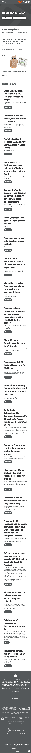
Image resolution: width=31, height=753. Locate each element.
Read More (8, 512)
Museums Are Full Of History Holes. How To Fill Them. (14, 365)
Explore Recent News (20, 18)
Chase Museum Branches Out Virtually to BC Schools (14, 343)
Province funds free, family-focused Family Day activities (14, 654)
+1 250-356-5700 (16, 698)
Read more (8, 107)
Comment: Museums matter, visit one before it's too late (15, 118)
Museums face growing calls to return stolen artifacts (15, 241)
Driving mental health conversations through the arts (14, 220)
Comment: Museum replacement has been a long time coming (15, 500)
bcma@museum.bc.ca (16, 701)
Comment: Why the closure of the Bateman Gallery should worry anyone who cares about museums (15, 196)
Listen (6, 642)
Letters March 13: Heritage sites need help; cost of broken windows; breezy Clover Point (15, 168)
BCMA (17, 751)
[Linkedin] (15, 675)
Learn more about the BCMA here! (12, 49)
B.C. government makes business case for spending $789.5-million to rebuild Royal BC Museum (15, 559)
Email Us (4, 75)
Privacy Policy (15, 748)
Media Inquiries (7, 18)
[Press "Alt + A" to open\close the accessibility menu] (29, 751)
